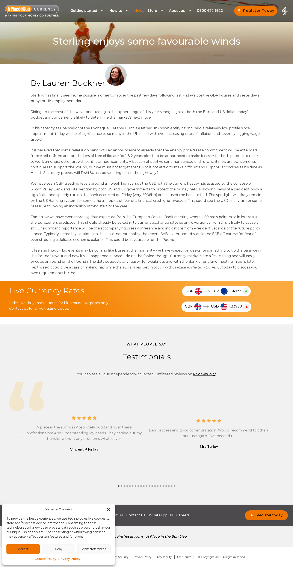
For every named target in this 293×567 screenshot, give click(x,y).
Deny (58, 549)
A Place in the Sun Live (166, 536)
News (139, 11)
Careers (183, 515)
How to (115, 11)
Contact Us (135, 515)
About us (177, 11)
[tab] (118, 486)
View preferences (94, 549)
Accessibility (164, 557)
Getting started (83, 11)
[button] (108, 509)
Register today (269, 515)
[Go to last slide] (18, 434)
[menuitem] (88, 10)
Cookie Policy (45, 559)
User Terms (184, 557)
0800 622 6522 (210, 11)
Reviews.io (202, 374)
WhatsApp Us (161, 515)
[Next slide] (274, 434)
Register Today (258, 11)
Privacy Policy (69, 559)
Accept (23, 549)
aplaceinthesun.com (125, 536)
